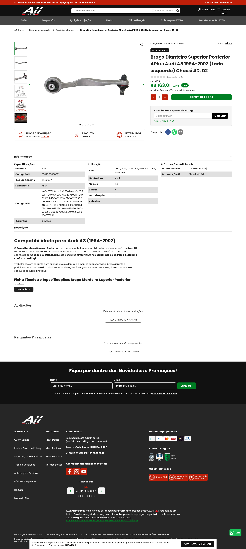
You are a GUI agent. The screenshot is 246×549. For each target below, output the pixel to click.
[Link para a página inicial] (19, 30)
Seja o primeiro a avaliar (123, 320)
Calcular (220, 116)
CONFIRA (45, 136)
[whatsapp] (174, 132)
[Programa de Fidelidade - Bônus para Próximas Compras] (198, 480)
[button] (218, 2)
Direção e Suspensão (39, 30)
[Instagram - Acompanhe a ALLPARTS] (76, 472)
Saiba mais (70, 545)
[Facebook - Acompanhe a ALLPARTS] (69, 472)
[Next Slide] (101, 490)
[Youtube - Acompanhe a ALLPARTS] (83, 472)
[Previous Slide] (70, 490)
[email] (180, 132)
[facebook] (168, 132)
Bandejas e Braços (65, 30)
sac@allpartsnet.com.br (89, 452)
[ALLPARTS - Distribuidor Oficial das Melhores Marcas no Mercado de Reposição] (32, 420)
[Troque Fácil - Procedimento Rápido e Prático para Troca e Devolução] (158, 480)
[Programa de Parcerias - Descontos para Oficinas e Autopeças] (178, 480)
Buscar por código (164, 11)
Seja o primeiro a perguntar (123, 351)
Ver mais (22, 289)
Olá (237, 532)
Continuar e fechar (197, 544)
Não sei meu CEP (162, 121)
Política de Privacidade (164, 393)
